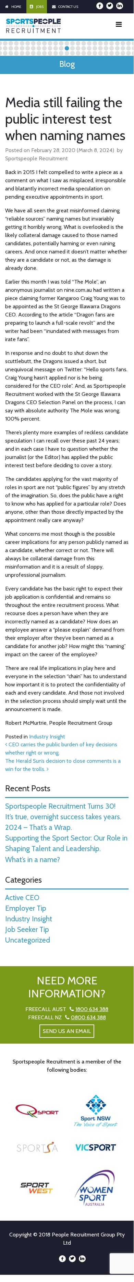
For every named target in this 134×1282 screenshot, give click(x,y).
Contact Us (68, 6)
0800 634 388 (88, 1017)
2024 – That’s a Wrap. (38, 827)
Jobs (40, 6)
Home (16, 6)
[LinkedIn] (119, 5)
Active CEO (22, 897)
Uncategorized (27, 940)
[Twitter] (109, 5)
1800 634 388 (91, 1009)
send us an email (67, 1031)
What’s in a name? (32, 859)
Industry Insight (47, 736)
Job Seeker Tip (27, 929)
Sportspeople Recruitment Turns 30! (60, 806)
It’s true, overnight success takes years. (63, 816)
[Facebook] (99, 5)
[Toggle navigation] (118, 26)
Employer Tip (25, 908)
